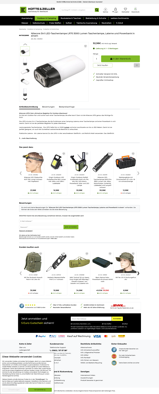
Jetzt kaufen (102, 65)
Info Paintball (85, 357)
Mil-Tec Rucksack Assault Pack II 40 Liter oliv (33, 278)
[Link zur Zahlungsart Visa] (97, 336)
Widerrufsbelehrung (57, 380)
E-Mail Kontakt (55, 358)
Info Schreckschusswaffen (90, 350)
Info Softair (84, 355)
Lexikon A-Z (54, 363)
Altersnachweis (86, 347)
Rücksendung (55, 378)
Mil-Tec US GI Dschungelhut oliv (126, 278)
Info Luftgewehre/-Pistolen (90, 352)
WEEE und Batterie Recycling (91, 363)
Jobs (20, 352)
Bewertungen (48, 107)
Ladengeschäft (24, 350)
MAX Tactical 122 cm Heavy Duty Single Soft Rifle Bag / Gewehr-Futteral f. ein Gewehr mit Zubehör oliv (79, 280)
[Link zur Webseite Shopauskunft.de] (114, 349)
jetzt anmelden (71, 227)
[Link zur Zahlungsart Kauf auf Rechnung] (79, 336)
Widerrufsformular (56, 383)
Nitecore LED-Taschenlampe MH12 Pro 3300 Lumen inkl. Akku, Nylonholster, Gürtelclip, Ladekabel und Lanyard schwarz (102, 182)
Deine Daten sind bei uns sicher (129, 363)
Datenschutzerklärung (9, 384)
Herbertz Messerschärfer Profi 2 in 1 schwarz (56, 278)
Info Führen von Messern (90, 360)
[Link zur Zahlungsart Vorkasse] (113, 336)
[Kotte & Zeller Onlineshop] (37, 10)
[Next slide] (25, 99)
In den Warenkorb (121, 58)
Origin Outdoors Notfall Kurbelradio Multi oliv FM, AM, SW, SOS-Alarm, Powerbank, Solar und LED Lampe (79, 181)
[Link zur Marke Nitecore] (24, 36)
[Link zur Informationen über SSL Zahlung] (114, 363)
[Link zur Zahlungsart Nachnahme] (121, 336)
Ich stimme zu (40, 390)
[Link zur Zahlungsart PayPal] (40, 336)
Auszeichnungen (87, 378)
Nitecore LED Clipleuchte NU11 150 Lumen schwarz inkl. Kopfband (33, 179)
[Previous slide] (25, 44)
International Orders (88, 375)
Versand (114, 43)
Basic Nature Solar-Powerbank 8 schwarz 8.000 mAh (102, 279)
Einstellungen (14, 390)
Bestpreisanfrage (67, 107)
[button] (27, 18)
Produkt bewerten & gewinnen (92, 380)
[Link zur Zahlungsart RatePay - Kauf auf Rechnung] (61, 336)
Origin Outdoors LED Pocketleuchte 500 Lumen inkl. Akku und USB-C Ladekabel (56, 180)
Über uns (22, 347)
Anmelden (118, 319)
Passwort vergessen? (26, 231)
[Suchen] (97, 10)
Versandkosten (55, 375)
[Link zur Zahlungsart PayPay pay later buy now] (53, 336)
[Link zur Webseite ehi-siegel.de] (114, 356)
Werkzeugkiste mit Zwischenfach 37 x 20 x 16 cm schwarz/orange (125, 179)
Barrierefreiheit (55, 360)
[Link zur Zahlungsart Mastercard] (106, 336)
